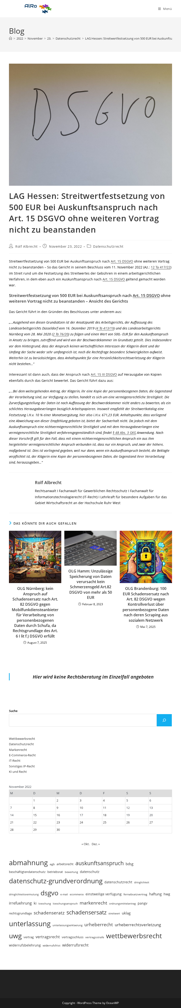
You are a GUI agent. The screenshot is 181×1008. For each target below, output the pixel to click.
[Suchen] (164, 720)
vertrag (29, 937)
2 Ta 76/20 (60, 334)
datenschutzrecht (118, 882)
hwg (167, 894)
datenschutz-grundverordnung (56, 880)
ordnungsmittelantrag (122, 903)
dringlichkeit (141, 882)
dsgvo (49, 892)
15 (35, 815)
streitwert (114, 913)
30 (58, 829)
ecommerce (77, 894)
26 (128, 822)
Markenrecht (18, 750)
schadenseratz (49, 912)
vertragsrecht (48, 936)
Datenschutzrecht (108, 246)
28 (11, 829)
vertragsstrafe (94, 937)
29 (35, 829)
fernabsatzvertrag (135, 894)
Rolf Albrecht (26, 246)
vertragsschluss (72, 937)
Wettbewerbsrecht (22, 738)
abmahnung (28, 862)
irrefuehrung (20, 903)
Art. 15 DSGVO (122, 261)
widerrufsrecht (75, 945)
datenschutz (89, 871)
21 (11, 822)
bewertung (71, 872)
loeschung (44, 903)
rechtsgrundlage (20, 913)
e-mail (64, 894)
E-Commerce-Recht (22, 755)
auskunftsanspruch (99, 863)
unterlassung (30, 923)
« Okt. (86, 844)
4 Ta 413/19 (105, 328)
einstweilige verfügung (104, 894)
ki (35, 903)
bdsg (129, 863)
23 (58, 822)
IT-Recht (15, 760)
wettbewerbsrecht (134, 935)
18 (104, 815)
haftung (155, 894)
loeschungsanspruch (65, 903)
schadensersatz (86, 912)
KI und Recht (18, 771)
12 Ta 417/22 (160, 267)
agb (52, 864)
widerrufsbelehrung (25, 945)
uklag (126, 913)
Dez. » (96, 844)
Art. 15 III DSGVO (104, 374)
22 (35, 822)
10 (81, 808)
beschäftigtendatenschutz (27, 872)
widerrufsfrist (51, 945)
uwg (15, 935)
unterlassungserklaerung (67, 925)
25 (104, 822)
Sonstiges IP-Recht (22, 766)
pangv (142, 903)
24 (81, 822)
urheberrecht (98, 924)
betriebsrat (55, 872)
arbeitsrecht (65, 864)
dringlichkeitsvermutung (24, 894)
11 (104, 808)
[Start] (10, 38)
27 (151, 822)
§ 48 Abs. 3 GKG (124, 432)
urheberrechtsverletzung (138, 924)
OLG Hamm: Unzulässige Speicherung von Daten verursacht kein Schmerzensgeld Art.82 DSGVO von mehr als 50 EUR (90, 584)
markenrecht (93, 903)
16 (58, 815)
